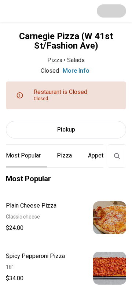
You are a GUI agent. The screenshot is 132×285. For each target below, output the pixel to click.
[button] (66, 217)
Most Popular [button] (23, 155)
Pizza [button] (64, 155)
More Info (76, 70)
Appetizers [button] (102, 155)
